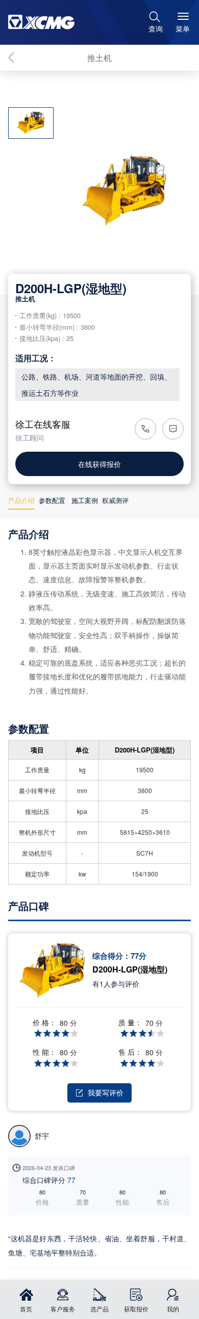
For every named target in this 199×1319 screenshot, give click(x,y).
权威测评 (115, 500)
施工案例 (84, 500)
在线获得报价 (99, 463)
